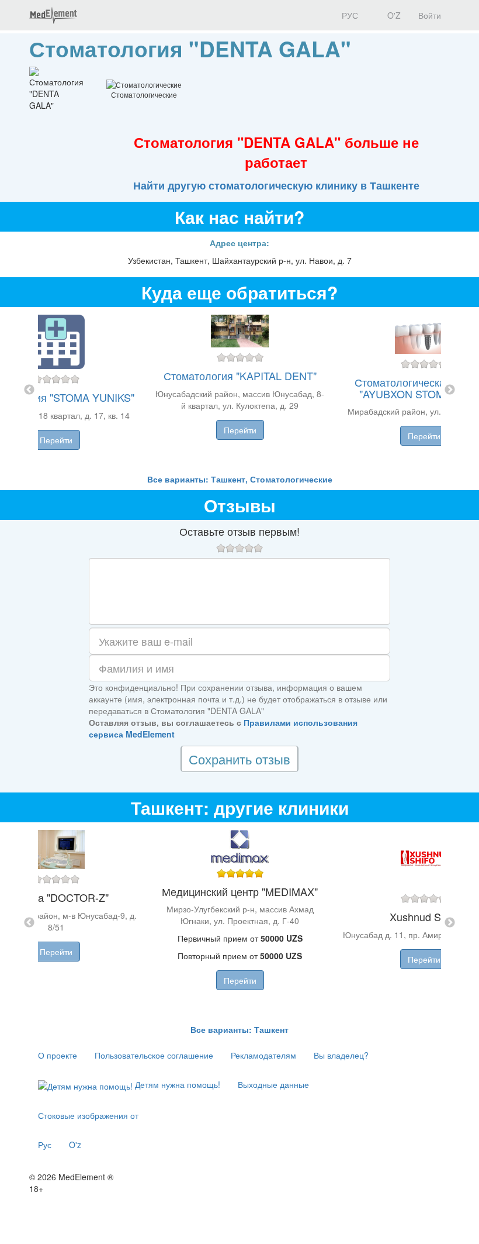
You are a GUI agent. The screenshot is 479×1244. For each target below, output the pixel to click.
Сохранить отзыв (239, 759)
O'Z (393, 15)
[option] (240, 390)
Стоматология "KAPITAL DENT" (240, 375)
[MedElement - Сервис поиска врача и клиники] (53, 15)
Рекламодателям (263, 1055)
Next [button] (450, 390)
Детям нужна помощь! (176, 1084)
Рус (44, 1144)
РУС (348, 15)
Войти (429, 15)
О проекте (57, 1055)
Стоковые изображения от (88, 1115)
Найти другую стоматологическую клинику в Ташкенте (276, 185)
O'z (75, 1144)
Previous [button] (29, 390)
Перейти (56, 440)
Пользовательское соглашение (154, 1055)
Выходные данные (273, 1084)
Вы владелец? (341, 1055)
